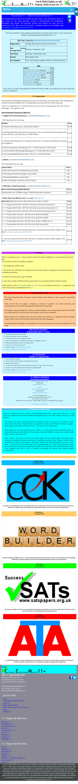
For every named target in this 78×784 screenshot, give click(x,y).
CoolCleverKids (36, 285)
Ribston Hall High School (32, 75)
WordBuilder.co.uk (43, 116)
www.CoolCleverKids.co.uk (39, 392)
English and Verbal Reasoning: (39, 381)
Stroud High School (30, 84)
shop (31, 288)
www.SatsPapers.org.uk (40, 567)
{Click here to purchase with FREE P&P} (18, 232)
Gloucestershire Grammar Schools (47, 41)
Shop (28, 198)
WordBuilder (22, 285)
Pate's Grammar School (32, 70)
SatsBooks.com (38, 198)
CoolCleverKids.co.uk (38, 464)
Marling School (29, 82)
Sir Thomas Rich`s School (32, 77)
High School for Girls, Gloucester (35, 73)
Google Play (39, 618)
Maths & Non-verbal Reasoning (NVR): (40, 388)
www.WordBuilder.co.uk (39, 384)
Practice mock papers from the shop (16, 349)
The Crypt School (29, 79)
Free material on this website (39, 404)
